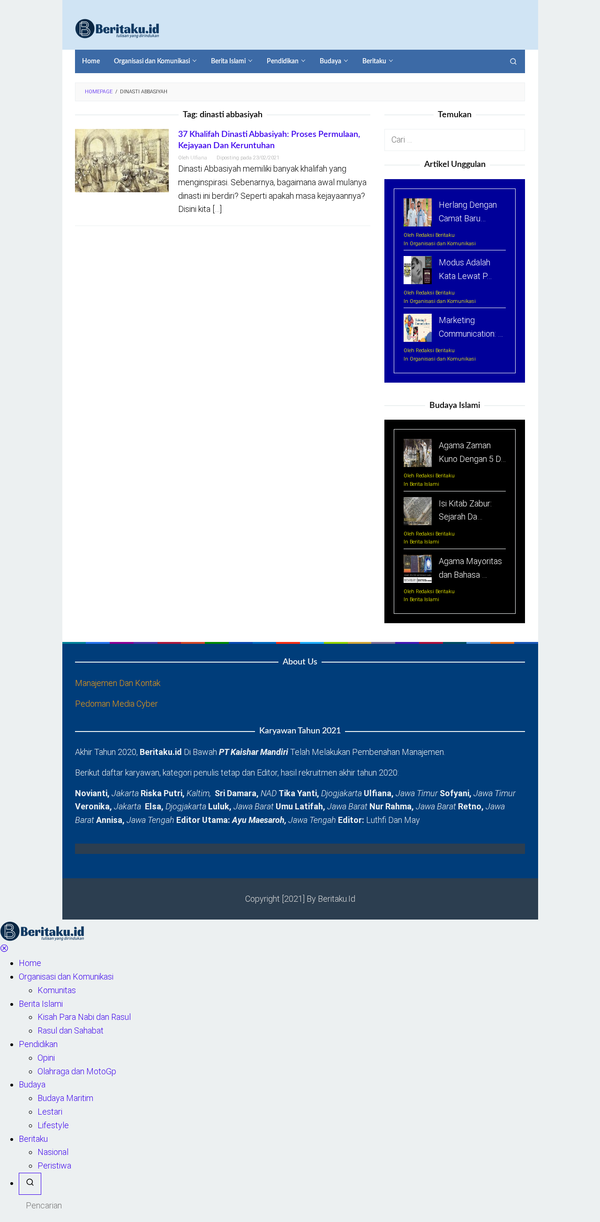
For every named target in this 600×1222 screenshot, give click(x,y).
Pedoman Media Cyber (116, 704)
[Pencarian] (513, 61)
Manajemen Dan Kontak (117, 683)
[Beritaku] (117, 28)
